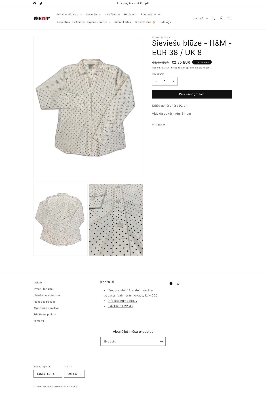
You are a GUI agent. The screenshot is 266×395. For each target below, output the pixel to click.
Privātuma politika (45, 314)
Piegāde (175, 67)
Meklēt (37, 282)
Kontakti (38, 320)
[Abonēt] (161, 341)
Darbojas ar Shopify (66, 386)
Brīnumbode (49, 386)
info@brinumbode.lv (122, 300)
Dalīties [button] (160, 124)
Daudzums (158, 74)
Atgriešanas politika (46, 308)
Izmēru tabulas (42, 288)
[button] (69, 14)
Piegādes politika (44, 301)
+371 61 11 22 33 (120, 306)
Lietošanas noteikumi (46, 295)
